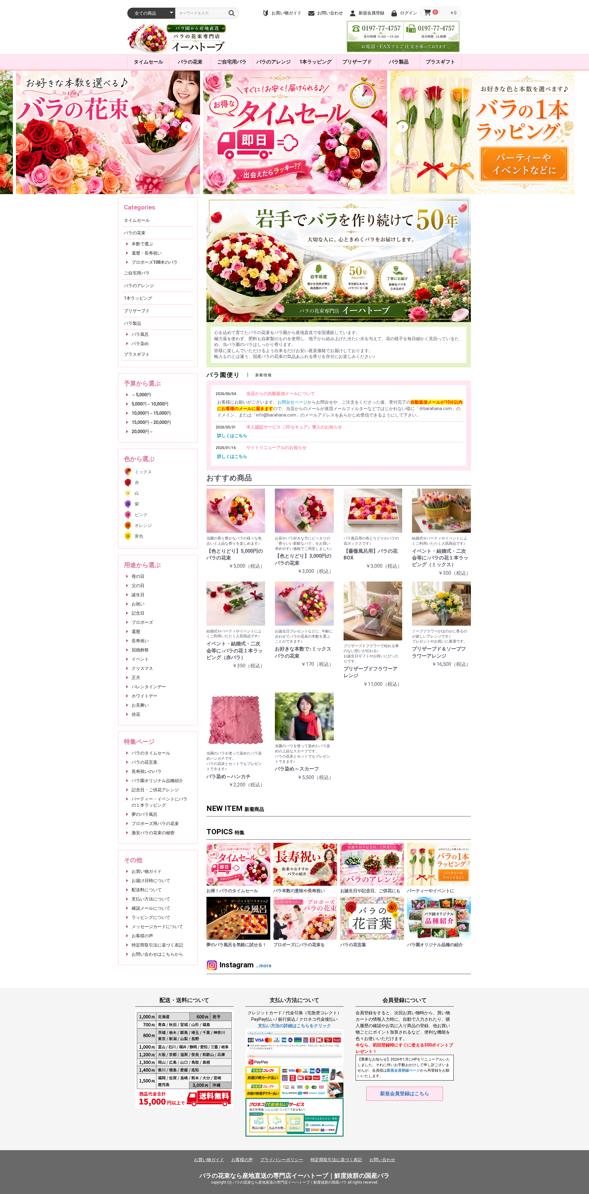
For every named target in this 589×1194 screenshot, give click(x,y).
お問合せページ (292, 402)
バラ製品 (399, 62)
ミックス (143, 471)
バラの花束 (190, 62)
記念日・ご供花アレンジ (155, 789)
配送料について (147, 889)
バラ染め (140, 343)
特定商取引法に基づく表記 (157, 945)
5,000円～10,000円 (150, 403)
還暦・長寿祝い (147, 253)
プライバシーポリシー (281, 1159)
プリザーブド (357, 62)
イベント (140, 659)
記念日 (138, 613)
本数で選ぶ (142, 243)
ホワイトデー (144, 695)
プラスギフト (440, 62)
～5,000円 (141, 394)
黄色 (139, 536)
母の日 (138, 576)
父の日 (138, 585)
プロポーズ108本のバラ (155, 262)
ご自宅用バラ (232, 62)
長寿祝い (140, 640)
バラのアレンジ (273, 62)
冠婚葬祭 (140, 649)
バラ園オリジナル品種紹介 (157, 780)
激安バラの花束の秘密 (153, 832)
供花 (136, 714)
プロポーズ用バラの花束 (155, 823)
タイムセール (148, 62)
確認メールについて (151, 908)
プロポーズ (142, 622)
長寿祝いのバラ (147, 771)
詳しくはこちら (232, 435)
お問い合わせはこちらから (157, 954)
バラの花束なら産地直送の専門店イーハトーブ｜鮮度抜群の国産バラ (294, 1175)
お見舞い (140, 705)
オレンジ (143, 525)
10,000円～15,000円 (151, 413)
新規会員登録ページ (403, 1070)
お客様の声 (142, 935)
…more (263, 965)
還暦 (136, 631)
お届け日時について (151, 880)
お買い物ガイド (147, 871)
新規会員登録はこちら (404, 1093)
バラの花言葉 (144, 762)
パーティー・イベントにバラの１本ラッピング (159, 802)
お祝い (138, 603)
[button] (186, 126)
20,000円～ (142, 431)
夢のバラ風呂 (144, 814)
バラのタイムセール (151, 753)
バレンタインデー (149, 686)
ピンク (141, 514)
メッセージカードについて (157, 926)
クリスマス (142, 668)
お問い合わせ (382, 1159)
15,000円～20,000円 (151, 422)
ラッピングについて (151, 917)
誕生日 (138, 594)
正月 (136, 677)
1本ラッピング (315, 62)
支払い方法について (151, 898)
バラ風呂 (140, 334)
